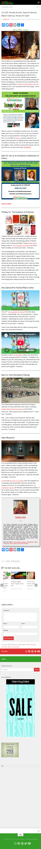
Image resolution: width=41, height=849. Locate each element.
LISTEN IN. (27, 147)
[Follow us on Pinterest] (32, 651)
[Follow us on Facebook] (29, 651)
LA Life (7, 561)
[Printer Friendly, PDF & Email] (20, 29)
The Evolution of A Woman (21, 245)
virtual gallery (18, 355)
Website (5, 630)
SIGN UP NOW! (6, 204)
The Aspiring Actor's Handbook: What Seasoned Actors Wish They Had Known (20, 542)
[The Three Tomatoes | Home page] (9, 2)
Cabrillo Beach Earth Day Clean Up (12, 409)
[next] (36, 585)
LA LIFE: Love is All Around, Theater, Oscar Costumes (33, 584)
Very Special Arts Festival (16, 312)
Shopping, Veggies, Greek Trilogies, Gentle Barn (17, 584)
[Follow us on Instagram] (26, 651)
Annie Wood (32, 243)
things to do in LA (15, 561)
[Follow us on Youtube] (38, 651)
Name (5, 623)
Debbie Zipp (6, 19)
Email (23, 623)
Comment (6, 610)
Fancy (17, 138)
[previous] (1, 585)
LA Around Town (6, 7)
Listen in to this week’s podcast (28, 84)
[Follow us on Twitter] (35, 651)
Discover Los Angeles (17, 481)
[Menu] (38, 2)
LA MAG (4, 481)
